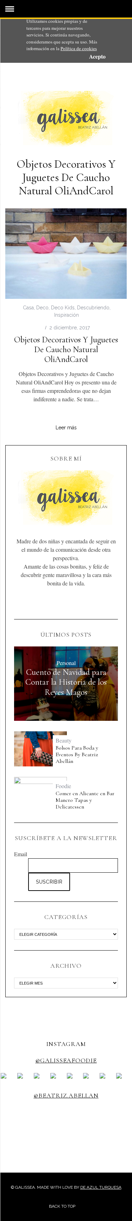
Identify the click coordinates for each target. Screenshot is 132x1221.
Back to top (62, 1206)
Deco (42, 307)
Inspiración (66, 315)
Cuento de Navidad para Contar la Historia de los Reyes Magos (66, 682)
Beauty (63, 740)
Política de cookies (79, 48)
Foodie (63, 786)
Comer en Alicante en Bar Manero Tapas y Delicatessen (85, 800)
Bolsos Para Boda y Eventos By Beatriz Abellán (77, 755)
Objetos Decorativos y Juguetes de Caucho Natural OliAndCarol (66, 349)
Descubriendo (93, 307)
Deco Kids (63, 307)
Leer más (66, 427)
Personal (66, 662)
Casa (28, 307)
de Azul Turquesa (100, 1187)
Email (20, 854)
